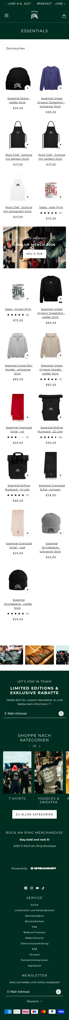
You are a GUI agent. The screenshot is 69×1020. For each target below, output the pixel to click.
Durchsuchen (15, 48)
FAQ (34, 926)
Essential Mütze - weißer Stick (18, 100)
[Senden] (61, 713)
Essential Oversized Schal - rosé (19, 545)
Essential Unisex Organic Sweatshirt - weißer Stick (51, 313)
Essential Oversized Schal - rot (19, 429)
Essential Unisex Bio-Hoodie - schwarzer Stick (19, 369)
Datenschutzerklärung (34, 943)
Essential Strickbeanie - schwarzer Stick (50, 547)
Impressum (34, 965)
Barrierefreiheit (34, 921)
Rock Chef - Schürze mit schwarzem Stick (17, 209)
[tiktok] (43, 887)
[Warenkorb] (63, 15)
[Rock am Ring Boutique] (34, 14)
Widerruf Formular (34, 932)
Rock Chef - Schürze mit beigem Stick (18, 157)
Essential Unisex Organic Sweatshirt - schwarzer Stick (51, 102)
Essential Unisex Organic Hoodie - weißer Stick (50, 369)
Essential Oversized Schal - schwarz (52, 487)
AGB (34, 949)
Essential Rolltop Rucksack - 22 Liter (50, 429)
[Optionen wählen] (28, 88)
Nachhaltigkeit (34, 915)
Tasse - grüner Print (18, 309)
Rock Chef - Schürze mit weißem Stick (51, 157)
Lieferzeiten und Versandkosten (34, 910)
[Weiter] (39, 746)
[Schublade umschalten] (6, 14)
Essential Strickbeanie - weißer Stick (18, 604)
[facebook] (26, 887)
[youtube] (37, 887)
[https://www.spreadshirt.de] (43, 868)
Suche (35, 904)
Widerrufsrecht (34, 937)
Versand (34, 954)
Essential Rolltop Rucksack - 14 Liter (17, 487)
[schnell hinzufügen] (61, 197)
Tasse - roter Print (51, 207)
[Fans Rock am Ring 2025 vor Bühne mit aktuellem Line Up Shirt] (56, 655)
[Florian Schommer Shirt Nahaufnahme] (34, 655)
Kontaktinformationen (34, 960)
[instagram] (31, 887)
